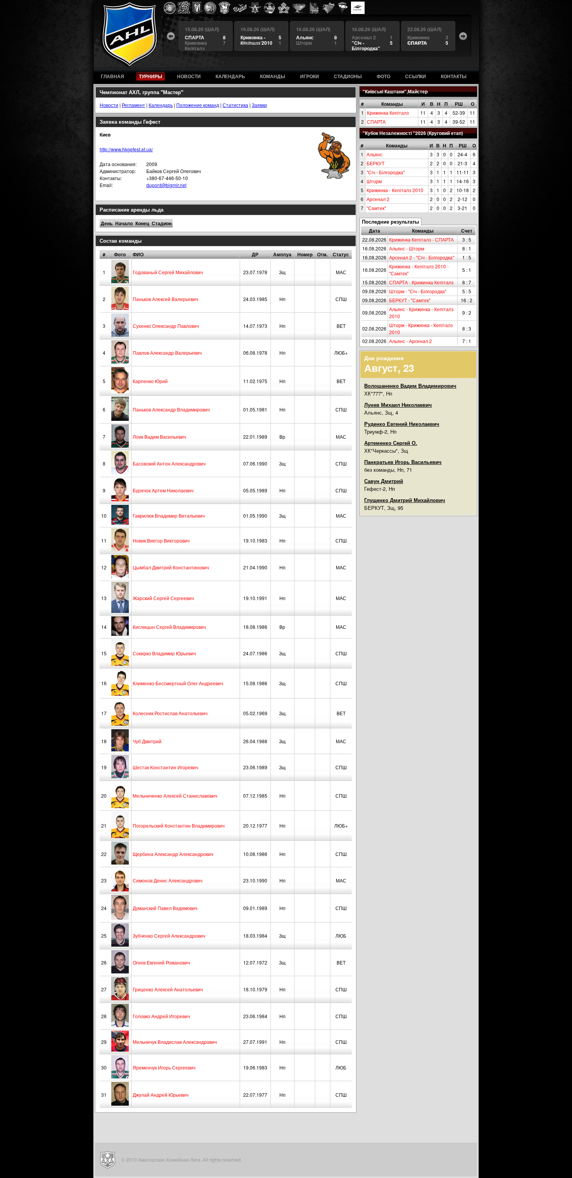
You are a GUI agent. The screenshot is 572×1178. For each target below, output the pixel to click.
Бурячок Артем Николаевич (163, 490)
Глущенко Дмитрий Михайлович (404, 500)
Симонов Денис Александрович (167, 880)
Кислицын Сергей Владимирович (169, 626)
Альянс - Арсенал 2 (410, 341)
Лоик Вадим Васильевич (159, 436)
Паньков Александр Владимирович (171, 409)
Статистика (235, 105)
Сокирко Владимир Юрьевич (164, 653)
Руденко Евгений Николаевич (401, 423)
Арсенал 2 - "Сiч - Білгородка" (421, 257)
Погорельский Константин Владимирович (179, 825)
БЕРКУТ (375, 163)
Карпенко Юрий (150, 381)
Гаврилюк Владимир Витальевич (169, 515)
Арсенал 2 (378, 199)
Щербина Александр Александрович (173, 854)
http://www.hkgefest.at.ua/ (126, 149)
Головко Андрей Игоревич (161, 1016)
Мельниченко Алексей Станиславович (175, 795)
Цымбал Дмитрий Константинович (171, 567)
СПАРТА (376, 121)
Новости (109, 105)
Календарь (161, 105)
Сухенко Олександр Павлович (166, 325)
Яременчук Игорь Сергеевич (164, 1067)
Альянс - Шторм (406, 248)
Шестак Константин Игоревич (165, 767)
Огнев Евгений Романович (161, 962)
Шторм (374, 181)
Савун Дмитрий (383, 481)
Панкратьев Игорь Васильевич (403, 462)
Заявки (259, 105)
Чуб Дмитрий (147, 741)
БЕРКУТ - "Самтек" (409, 300)
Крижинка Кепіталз (388, 112)
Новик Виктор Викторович (161, 540)
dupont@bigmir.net (166, 185)
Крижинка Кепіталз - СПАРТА (421, 239)
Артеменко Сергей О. (390, 442)
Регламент (133, 105)
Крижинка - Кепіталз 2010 (395, 190)
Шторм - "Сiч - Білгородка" (417, 291)
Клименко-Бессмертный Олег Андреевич (178, 683)
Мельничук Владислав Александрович (175, 1041)
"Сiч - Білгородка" (386, 172)
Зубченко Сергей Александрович (169, 935)
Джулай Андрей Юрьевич (160, 1094)
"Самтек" (376, 208)
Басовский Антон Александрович (169, 463)
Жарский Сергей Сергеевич (163, 598)
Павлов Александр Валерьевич (167, 352)
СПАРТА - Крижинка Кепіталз (421, 282)
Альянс (375, 154)
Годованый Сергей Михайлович (168, 272)
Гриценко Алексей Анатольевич (168, 989)
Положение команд (197, 105)
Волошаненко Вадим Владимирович (410, 385)
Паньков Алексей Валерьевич (165, 299)
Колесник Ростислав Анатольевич (170, 713)
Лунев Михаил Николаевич (398, 404)
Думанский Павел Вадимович (165, 908)
